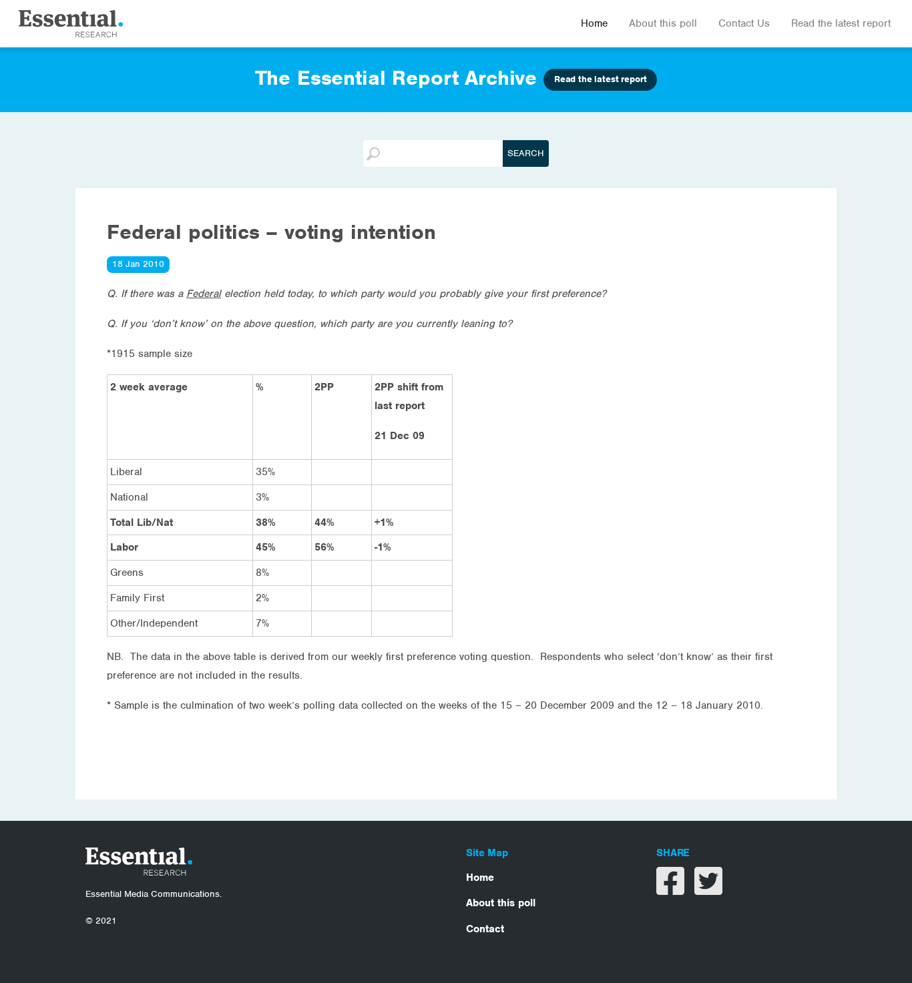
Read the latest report (841, 23)
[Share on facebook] (672, 889)
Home (594, 23)
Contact (485, 929)
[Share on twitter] (708, 889)
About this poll (663, 23)
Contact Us (744, 23)
